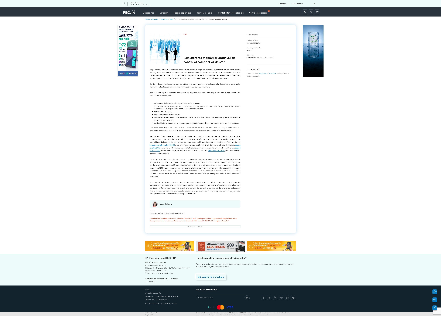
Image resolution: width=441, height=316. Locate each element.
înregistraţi (263, 74)
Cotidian (164, 13)
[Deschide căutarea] (305, 12)
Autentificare (297, 4)
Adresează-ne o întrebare (211, 277)
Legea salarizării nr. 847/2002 (162, 145)
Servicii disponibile (259, 12)
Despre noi (148, 13)
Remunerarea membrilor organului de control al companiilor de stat (201, 19)
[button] (433, 291)
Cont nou (282, 4)
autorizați (272, 74)
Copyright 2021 (149, 315)
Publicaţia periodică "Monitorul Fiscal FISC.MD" (167, 213)
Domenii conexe (204, 13)
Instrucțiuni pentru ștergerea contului (161, 303)
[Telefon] (125, 3)
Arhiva (147, 289)
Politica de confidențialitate (157, 300)
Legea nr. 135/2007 (216, 151)
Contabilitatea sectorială (231, 13)
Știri (171, 19)
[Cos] (311, 12)
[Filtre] (317, 12)
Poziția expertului (182, 13)
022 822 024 (137, 3)
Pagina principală (151, 19)
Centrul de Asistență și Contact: (162, 278)
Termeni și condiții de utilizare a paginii (161, 296)
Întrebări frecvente (153, 293)
